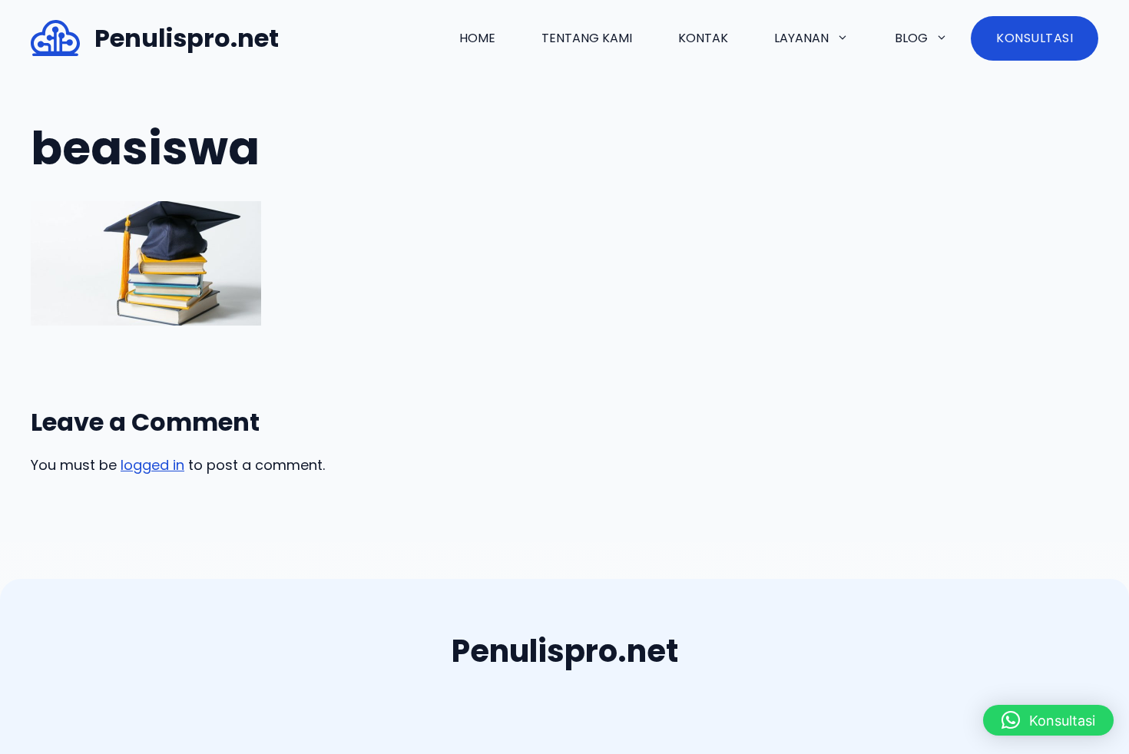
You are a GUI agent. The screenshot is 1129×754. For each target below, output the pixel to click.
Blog (911, 38)
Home (477, 38)
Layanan (801, 38)
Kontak (703, 38)
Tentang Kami (586, 38)
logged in (152, 465)
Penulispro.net (186, 38)
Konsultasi (1034, 38)
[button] (1048, 720)
